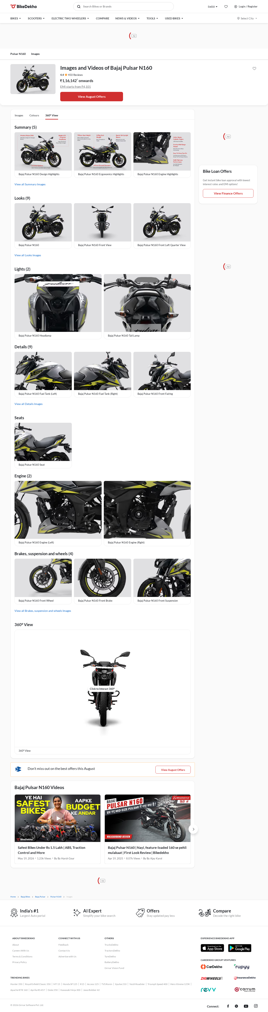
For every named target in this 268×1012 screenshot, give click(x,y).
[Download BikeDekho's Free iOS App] (212, 948)
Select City (247, 18)
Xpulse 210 (121, 984)
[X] (236, 1006)
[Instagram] (256, 1006)
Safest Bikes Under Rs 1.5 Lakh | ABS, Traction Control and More (51, 850)
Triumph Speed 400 (158, 984)
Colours (34, 115)
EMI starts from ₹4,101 (75, 86)
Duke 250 (53, 989)
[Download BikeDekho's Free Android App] (239, 948)
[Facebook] (228, 1006)
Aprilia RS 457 (37, 989)
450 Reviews (75, 74)
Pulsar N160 (18, 53)
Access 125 (93, 984)
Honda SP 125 (70, 984)
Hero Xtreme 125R (180, 984)
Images (35, 53)
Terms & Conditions (22, 956)
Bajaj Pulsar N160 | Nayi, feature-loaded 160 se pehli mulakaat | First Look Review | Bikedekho (147, 850)
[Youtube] (246, 1006)
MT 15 (56, 984)
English (211, 6)
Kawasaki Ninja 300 (70, 989)
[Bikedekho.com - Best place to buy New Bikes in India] (23, 6)
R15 (82, 984)
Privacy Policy (19, 962)
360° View (51, 115)
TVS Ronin (106, 984)
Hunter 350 (16, 984)
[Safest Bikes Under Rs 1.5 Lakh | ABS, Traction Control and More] (57, 818)
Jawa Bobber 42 (91, 989)
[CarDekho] (211, 967)
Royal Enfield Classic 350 (38, 984)
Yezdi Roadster (137, 984)
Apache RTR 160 (19, 989)
